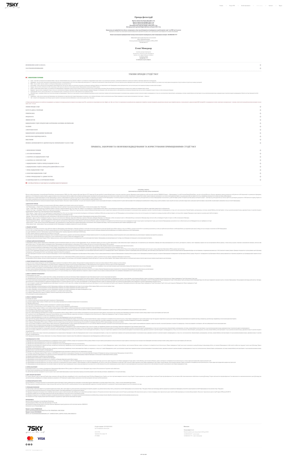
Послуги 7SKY (232, 5)
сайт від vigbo (143, 454)
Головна (221, 5)
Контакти (271, 5)
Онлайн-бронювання (245, 5)
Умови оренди (260, 5)
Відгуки (280, 5)
